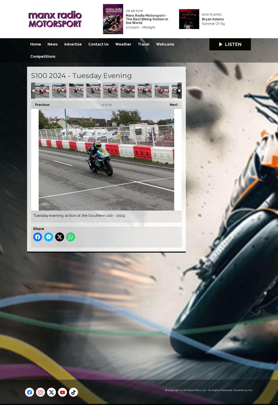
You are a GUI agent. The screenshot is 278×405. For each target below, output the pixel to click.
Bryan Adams (213, 19)
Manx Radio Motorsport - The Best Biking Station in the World (147, 19)
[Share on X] (59, 236)
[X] (51, 392)
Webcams (165, 44)
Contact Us (98, 44)
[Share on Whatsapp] (70, 236)
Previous (40, 105)
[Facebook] (29, 392)
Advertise (73, 44)
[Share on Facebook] (37, 236)
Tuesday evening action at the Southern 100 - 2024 (42, 91)
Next (172, 105)
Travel (144, 44)
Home (35, 44)
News (53, 44)
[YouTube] (62, 392)
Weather (123, 44)
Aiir (250, 390)
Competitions (42, 56)
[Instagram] (40, 392)
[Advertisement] (103, 311)
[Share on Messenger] (48, 236)
